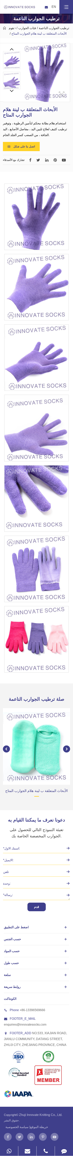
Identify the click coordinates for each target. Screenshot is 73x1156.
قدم (36, 906)
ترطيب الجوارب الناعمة (54, 28)
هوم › (12, 28)
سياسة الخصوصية (16, 1127)
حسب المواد (12, 951)
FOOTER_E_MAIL (23, 1018)
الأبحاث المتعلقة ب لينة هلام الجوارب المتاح (39, 33)
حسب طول (11, 963)
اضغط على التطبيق (16, 927)
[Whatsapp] (9, 1151)
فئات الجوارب (27, 28)
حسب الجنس (12, 939)
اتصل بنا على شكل (21, 146)
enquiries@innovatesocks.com (25, 1024)
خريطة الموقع (39, 1127)
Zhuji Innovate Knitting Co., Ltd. (40, 1115)
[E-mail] (27, 1151)
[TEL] (46, 1151)
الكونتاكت (10, 998)
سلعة (7, 975)
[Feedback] (64, 1151)
